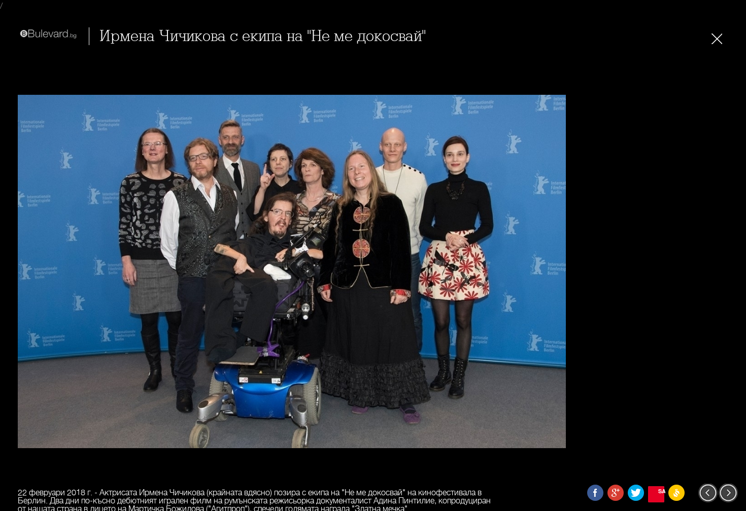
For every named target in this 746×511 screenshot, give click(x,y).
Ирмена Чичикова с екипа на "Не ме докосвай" (262, 36)
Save (661, 491)
